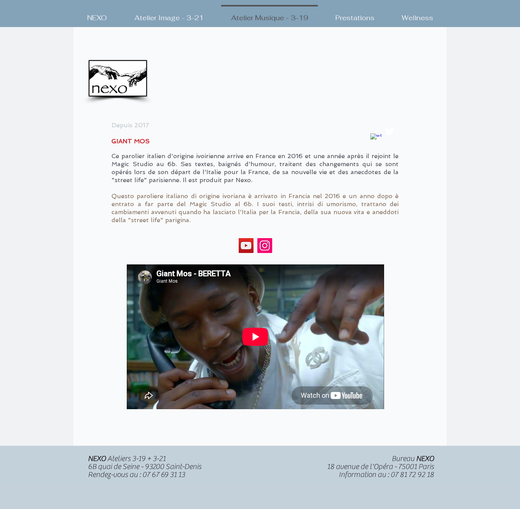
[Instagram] (264, 245)
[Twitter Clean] (389, 131)
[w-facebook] (376, 139)
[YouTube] (246, 245)
